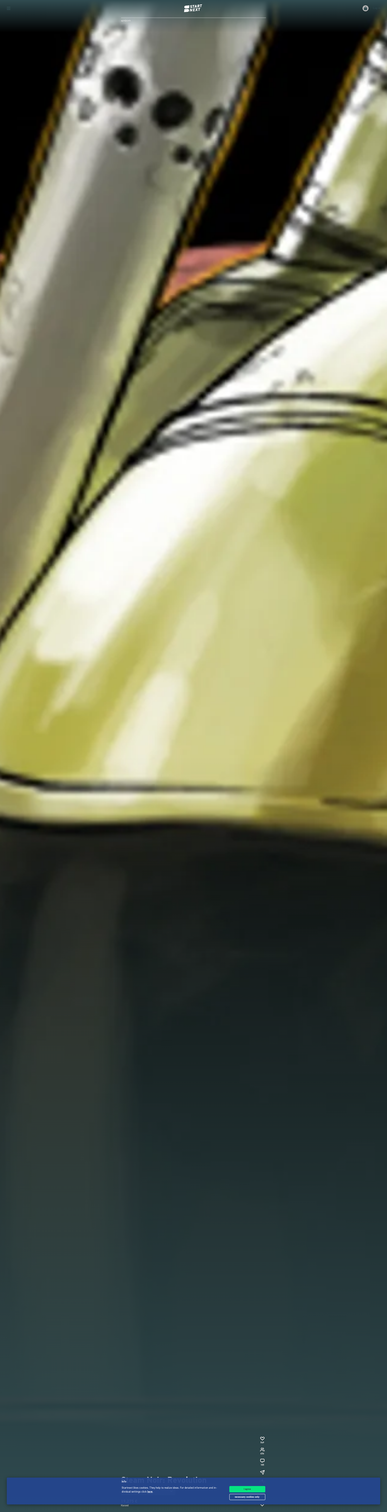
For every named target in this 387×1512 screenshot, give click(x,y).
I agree (247, 1489)
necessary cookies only (247, 1497)
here (150, 1492)
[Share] (262, 1472)
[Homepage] (193, 8)
